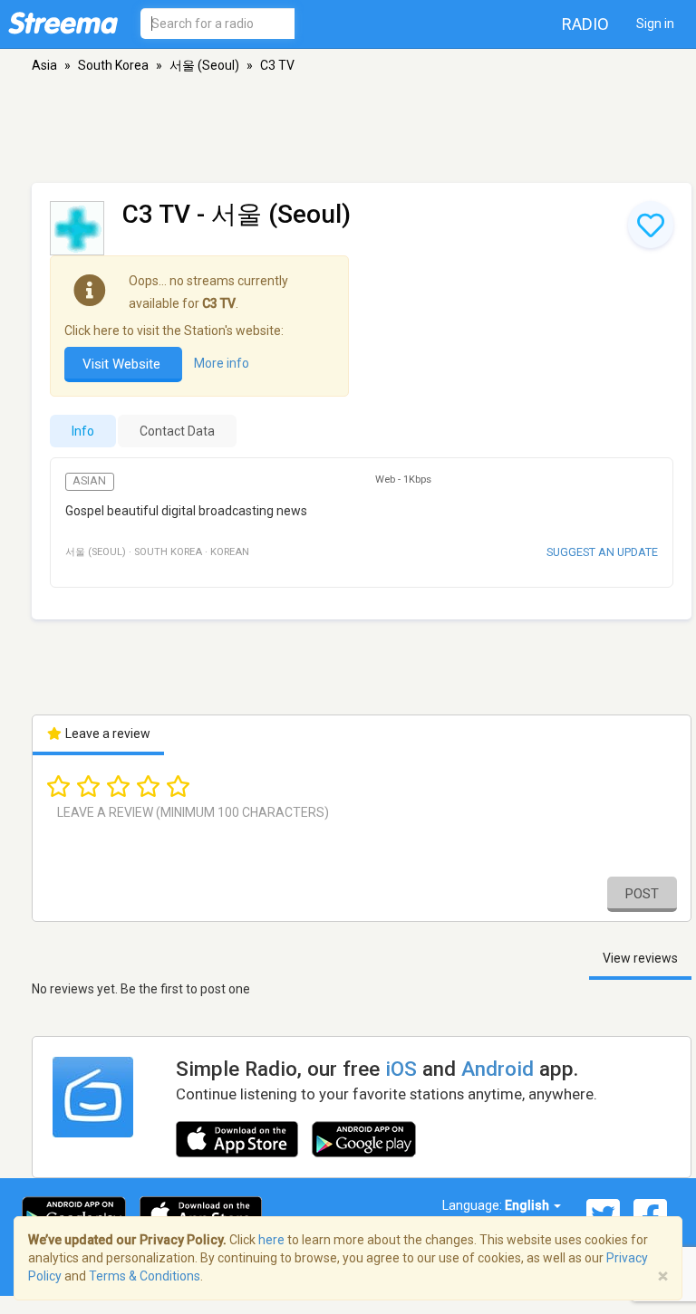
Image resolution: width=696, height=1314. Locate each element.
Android (497, 1068)
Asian (89, 481)
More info (221, 363)
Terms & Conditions (144, 1276)
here (271, 1239)
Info (83, 431)
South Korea (113, 65)
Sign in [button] (655, 23)
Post (642, 894)
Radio (585, 24)
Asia (44, 65)
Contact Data (177, 431)
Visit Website (123, 364)
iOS (401, 1068)
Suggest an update (602, 552)
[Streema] (63, 23)
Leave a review (106, 733)
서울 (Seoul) (204, 65)
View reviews (640, 958)
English (528, 1205)
